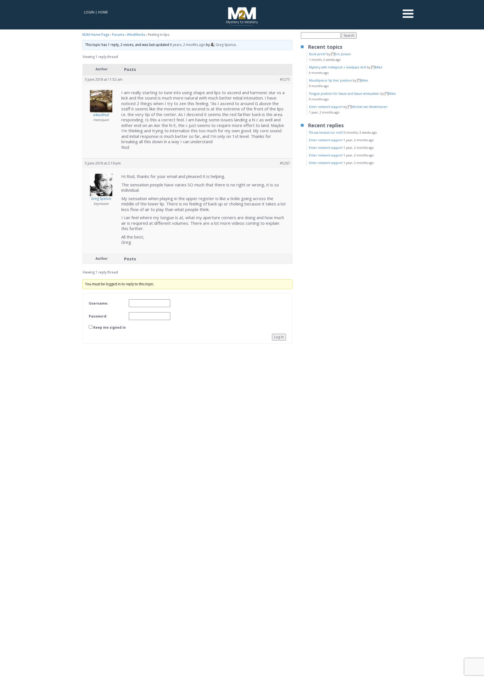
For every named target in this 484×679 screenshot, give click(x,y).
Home (103, 12)
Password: (98, 316)
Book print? (317, 54)
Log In (279, 337)
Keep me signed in (109, 327)
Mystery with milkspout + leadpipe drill (337, 67)
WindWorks (136, 34)
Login (89, 12)
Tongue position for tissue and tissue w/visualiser (344, 93)
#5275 (285, 79)
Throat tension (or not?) (326, 132)
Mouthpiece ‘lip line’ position (330, 80)
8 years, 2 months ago (187, 44)
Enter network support (326, 107)
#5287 (285, 163)
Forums (118, 34)
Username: (98, 303)
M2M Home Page (95, 34)
